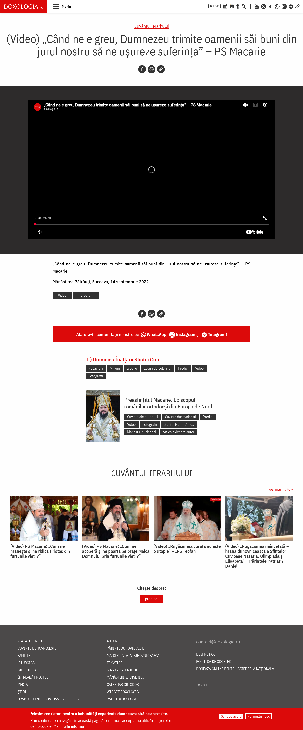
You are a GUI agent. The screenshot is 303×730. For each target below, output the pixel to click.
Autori (113, 641)
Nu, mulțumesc (258, 716)
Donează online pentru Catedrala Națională (235, 669)
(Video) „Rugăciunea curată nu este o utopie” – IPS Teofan (187, 549)
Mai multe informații (70, 726)
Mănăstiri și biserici (141, 431)
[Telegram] (291, 6)
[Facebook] (250, 6)
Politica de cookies (213, 662)
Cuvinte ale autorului (142, 416)
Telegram (217, 334)
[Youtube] (257, 6)
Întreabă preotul (33, 677)
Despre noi (205, 654)
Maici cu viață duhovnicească (133, 656)
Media (23, 684)
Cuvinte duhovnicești (180, 416)
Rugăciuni (95, 368)
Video (62, 295)
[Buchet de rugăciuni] (238, 6)
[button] (62, 6)
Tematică (114, 663)
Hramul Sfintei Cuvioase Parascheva (49, 699)
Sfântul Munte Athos (179, 424)
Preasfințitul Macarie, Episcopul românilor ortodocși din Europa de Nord (168, 403)
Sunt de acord (231, 716)
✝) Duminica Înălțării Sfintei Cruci (124, 359)
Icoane (132, 368)
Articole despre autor (178, 431)
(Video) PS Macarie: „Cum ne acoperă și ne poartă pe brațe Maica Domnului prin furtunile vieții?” (115, 551)
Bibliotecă (27, 670)
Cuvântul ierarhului (151, 26)
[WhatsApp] (277, 6)
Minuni (115, 368)
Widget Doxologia (123, 692)
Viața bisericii (31, 641)
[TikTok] (270, 6)
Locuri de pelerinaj (157, 368)
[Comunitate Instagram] (284, 6)
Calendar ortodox (123, 684)
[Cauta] (244, 6)
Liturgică (26, 663)
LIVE (216, 6)
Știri (22, 692)
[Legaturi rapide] (297, 6)
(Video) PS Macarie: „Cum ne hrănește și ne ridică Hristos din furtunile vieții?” (40, 551)
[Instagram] (264, 6)
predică (151, 599)
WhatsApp (156, 334)
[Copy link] (161, 69)
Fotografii (86, 295)
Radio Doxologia (121, 699)
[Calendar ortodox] (225, 6)
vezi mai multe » (280, 489)
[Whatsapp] (151, 69)
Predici (183, 368)
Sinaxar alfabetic (122, 670)
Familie (24, 656)
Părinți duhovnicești (126, 648)
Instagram (185, 334)
